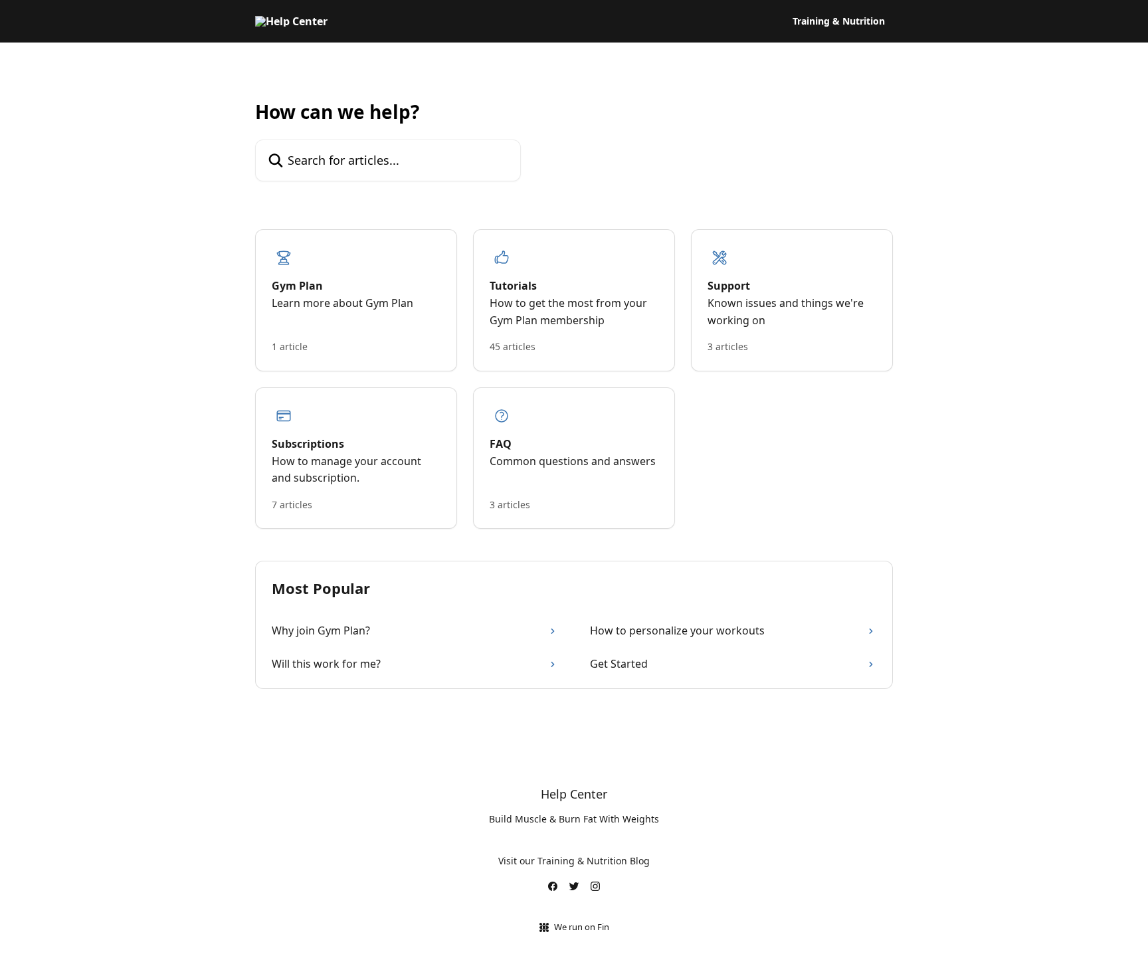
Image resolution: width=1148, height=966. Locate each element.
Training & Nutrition (839, 21)
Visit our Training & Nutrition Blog (574, 860)
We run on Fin (581, 927)
